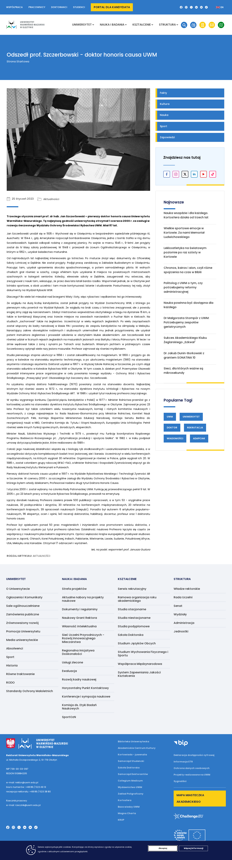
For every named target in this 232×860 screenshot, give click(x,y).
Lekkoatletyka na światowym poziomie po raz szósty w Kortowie (185, 252)
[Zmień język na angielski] (216, 7)
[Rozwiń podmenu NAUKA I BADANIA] (125, 24)
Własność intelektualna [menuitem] (79, 626)
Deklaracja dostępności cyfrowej (194, 755)
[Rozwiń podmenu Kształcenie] (152, 24)
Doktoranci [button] (59, 7)
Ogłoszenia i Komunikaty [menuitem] (24, 597)
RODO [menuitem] (10, 682)
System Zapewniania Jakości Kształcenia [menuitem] (139, 674)
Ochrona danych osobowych (192, 768)
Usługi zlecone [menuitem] (72, 662)
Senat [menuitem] (178, 606)
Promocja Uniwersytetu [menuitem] (23, 631)
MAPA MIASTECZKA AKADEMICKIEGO (190, 798)
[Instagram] (186, 7)
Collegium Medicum (130, 780)
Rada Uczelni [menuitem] (183, 597)
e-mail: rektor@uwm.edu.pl (22, 782)
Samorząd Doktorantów (133, 774)
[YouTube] (201, 7)
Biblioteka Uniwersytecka (133, 741)
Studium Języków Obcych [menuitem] (137, 643)
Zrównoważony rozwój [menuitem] (22, 623)
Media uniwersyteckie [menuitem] (22, 640)
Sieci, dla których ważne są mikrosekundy (183, 370)
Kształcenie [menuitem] (141, 24)
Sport (163, 126)
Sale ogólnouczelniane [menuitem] (23, 606)
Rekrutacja (195, 427)
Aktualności (41, 556)
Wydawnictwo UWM (130, 787)
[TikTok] (206, 7)
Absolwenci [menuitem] (14, 648)
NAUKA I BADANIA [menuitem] (112, 24)
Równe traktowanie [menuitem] (20, 674)
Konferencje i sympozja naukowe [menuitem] (86, 696)
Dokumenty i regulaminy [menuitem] (80, 609)
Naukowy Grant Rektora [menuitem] (79, 618)
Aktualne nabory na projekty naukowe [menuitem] (83, 599)
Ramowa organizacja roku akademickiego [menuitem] (137, 599)
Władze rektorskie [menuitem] (187, 589)
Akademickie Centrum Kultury (137, 748)
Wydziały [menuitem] (180, 614)
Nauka (164, 115)
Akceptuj (163, 848)
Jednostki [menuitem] (181, 631)
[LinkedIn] (196, 7)
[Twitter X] (191, 7)
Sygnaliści (180, 781)
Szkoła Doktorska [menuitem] (130, 635)
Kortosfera (124, 800)
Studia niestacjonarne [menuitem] (134, 618)
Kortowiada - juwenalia (132, 754)
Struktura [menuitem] (167, 24)
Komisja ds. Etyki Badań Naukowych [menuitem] (79, 707)
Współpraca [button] (14, 7)
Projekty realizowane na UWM (192, 774)
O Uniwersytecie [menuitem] (18, 589)
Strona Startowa (18, 61)
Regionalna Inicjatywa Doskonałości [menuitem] (78, 652)
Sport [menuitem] (10, 657)
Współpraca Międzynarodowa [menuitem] (140, 664)
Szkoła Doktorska (129, 767)
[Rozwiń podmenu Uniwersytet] (93, 24)
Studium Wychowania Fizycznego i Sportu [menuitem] (143, 653)
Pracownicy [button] (36, 7)
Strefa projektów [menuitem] (74, 589)
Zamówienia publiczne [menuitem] (22, 614)
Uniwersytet (191, 416)
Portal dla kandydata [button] (112, 7)
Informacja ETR (183, 761)
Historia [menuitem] (12, 665)
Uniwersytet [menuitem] (82, 24)
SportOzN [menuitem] (69, 717)
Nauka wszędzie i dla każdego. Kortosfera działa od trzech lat (186, 215)
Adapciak (199, 438)
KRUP (121, 819)
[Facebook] (181, 7)
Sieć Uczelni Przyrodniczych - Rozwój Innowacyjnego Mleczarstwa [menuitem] (83, 638)
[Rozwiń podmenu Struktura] (177, 24)
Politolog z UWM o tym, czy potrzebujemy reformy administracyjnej (183, 287)
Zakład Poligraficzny (130, 793)
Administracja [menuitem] (184, 623)
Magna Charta (127, 813)
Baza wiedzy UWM (129, 806)
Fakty (163, 93)
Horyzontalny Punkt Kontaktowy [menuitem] (85, 688)
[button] (184, 25)
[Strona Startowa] (25, 25)
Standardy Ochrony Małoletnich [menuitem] (29, 691)
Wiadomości (175, 438)
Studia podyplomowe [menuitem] (134, 626)
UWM (170, 416)
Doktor (172, 427)
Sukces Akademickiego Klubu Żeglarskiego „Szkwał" (185, 340)
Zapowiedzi (167, 137)
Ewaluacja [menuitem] (69, 671)
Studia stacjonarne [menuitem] (132, 609)
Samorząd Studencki (131, 761)
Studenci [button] (79, 7)
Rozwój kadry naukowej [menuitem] (79, 679)
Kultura (164, 104)
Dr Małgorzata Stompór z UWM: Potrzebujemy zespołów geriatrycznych (186, 322)
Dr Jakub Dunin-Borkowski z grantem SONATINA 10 (184, 355)
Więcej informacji (193, 848)
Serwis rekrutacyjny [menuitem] (132, 589)
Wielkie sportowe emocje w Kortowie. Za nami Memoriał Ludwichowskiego (184, 232)
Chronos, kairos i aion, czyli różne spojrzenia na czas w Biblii (188, 270)
